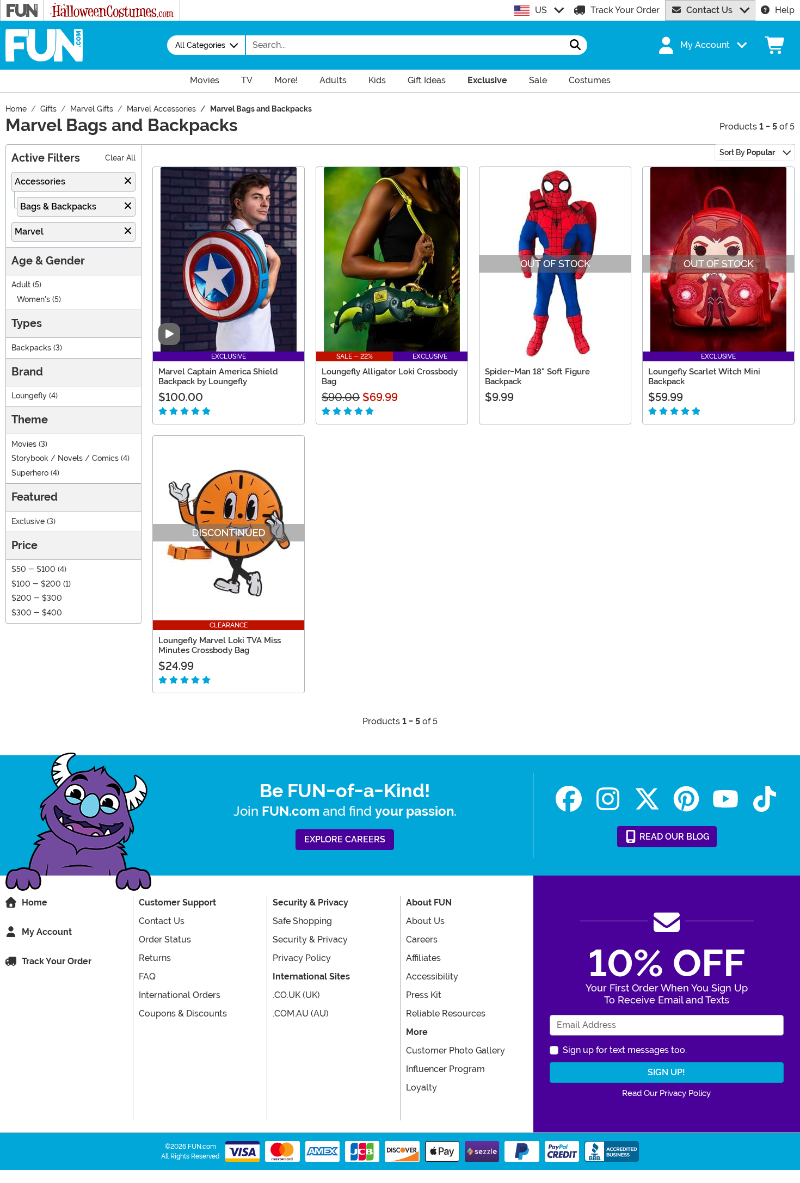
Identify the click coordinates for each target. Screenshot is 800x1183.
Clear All (120, 158)
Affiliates (423, 958)
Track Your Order (625, 10)
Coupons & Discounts (183, 1013)
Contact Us (709, 10)
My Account (47, 932)
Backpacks (31, 348)
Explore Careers (344, 839)
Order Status (165, 939)
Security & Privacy (310, 939)
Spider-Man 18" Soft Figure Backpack (537, 376)
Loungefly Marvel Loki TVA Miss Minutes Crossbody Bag (219, 645)
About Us (425, 921)
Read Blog (673, 836)
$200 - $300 (36, 598)
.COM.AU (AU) (301, 1013)
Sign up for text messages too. (625, 1050)
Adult (20, 284)
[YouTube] (725, 799)
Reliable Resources (445, 1013)
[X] (647, 799)
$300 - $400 (36, 613)
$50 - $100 (33, 569)
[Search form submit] (575, 45)
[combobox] (405, 45)
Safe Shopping (302, 921)
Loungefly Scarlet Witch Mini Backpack (704, 376)
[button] (701, 45)
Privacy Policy (302, 958)
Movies (23, 444)
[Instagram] (608, 799)
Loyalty (421, 1087)
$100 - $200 (36, 584)
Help (785, 10)
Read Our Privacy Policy (666, 1093)
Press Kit (423, 995)
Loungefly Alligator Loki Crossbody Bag (390, 376)
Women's (33, 299)
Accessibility (432, 976)
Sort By (747, 152)
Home (34, 902)
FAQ (147, 976)
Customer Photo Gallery (455, 1050)
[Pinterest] (686, 799)
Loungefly (29, 396)
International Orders (179, 995)
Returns (155, 958)
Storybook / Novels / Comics (65, 458)
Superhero (29, 473)
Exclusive (28, 521)
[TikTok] (765, 799)
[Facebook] (569, 799)
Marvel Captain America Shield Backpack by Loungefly (218, 376)
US (541, 10)
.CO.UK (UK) (296, 995)
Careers (422, 939)
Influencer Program (445, 1069)
